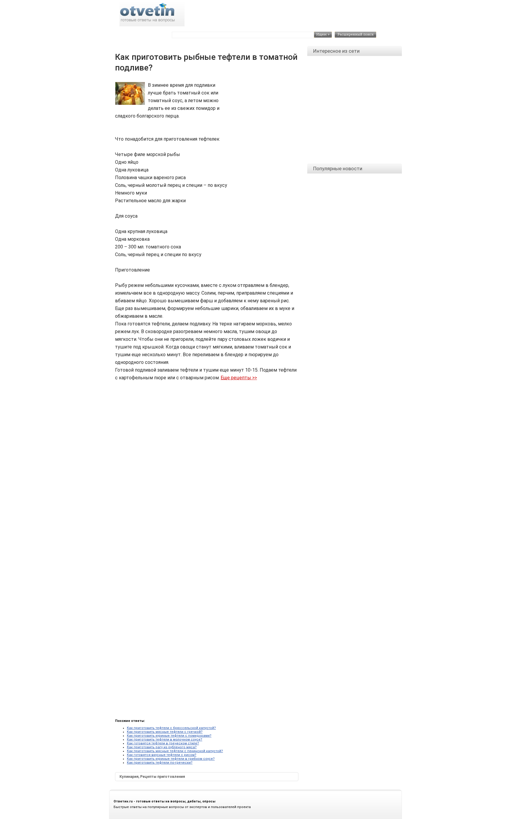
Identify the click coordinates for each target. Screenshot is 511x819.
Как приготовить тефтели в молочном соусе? (164, 739)
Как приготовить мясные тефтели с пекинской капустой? (175, 751)
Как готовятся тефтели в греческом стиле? (163, 743)
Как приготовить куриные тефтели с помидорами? (169, 736)
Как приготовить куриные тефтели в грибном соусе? (171, 759)
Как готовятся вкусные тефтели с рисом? (161, 755)
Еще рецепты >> (239, 377)
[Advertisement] (258, 94)
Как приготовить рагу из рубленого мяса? (162, 747)
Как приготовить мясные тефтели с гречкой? (165, 732)
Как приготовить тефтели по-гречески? (160, 763)
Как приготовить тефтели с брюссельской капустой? (171, 728)
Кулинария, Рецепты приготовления (152, 777)
